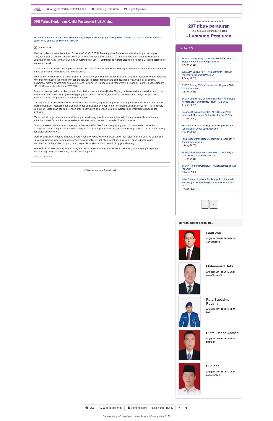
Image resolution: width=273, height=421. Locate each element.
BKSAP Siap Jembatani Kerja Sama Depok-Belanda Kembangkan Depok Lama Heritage (207, 127)
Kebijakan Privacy (162, 408)
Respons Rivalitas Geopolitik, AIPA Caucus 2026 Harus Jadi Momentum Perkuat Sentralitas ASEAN (206, 113)
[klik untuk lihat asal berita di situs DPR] (36, 47)
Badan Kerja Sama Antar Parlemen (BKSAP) (56, 40)
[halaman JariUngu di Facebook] (179, 408)
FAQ (91, 408)
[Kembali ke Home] (37, 9)
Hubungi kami (113, 408)
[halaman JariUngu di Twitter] (186, 408)
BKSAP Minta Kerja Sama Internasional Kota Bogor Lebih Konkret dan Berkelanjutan (207, 154)
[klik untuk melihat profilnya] (189, 244)
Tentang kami (138, 408)
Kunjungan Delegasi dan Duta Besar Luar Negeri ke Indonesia (129, 37)
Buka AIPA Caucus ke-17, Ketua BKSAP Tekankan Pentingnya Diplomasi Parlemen (206, 73)
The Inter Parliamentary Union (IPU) (56, 37)
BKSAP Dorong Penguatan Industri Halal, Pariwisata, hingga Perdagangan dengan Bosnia (208, 60)
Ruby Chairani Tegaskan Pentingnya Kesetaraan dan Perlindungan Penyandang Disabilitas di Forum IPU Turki (208, 182)
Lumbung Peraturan (106, 9)
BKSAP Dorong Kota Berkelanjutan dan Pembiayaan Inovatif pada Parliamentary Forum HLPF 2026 (208, 100)
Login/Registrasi (137, 9)
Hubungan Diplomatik (86, 37)
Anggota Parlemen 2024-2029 (67, 9)
